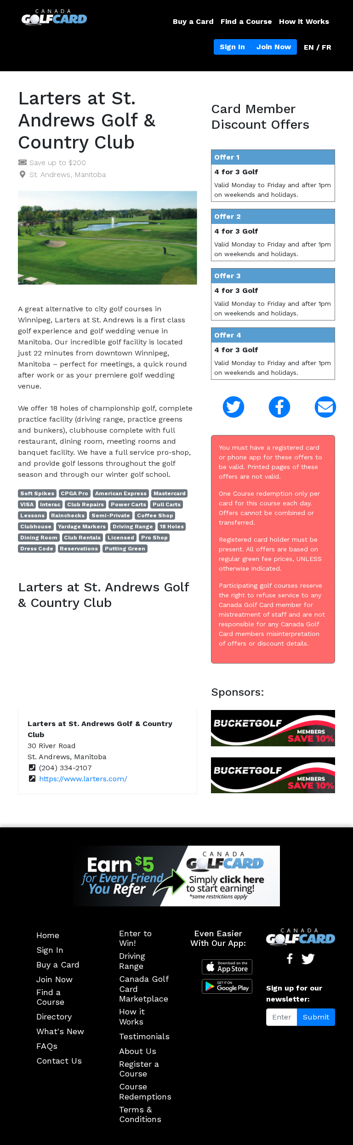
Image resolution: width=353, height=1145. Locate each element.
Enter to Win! (135, 938)
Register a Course (139, 1069)
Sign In (232, 46)
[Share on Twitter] (227, 407)
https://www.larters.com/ (83, 778)
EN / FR (317, 47)
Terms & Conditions (140, 1114)
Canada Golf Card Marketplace (143, 988)
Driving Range (132, 961)
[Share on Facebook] (273, 407)
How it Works (304, 21)
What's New (60, 1031)
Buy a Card (193, 21)
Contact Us (59, 1060)
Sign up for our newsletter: (294, 993)
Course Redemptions (145, 1091)
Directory (54, 1016)
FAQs (46, 1046)
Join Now (273, 46)
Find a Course (246, 21)
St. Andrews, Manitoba (67, 174)
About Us (137, 1051)
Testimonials (144, 1036)
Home (47, 935)
